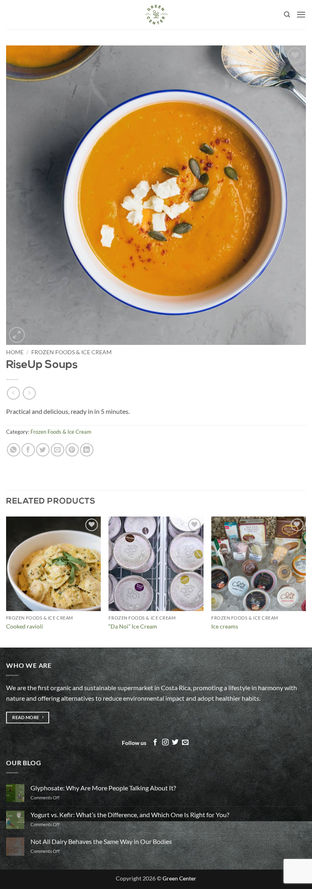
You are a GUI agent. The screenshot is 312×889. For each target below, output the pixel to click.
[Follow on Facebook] (155, 742)
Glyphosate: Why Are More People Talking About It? (103, 788)
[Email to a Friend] (57, 449)
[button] (301, 14)
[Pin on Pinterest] (72, 449)
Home (15, 352)
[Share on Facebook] (28, 449)
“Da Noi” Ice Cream (132, 626)
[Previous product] (29, 393)
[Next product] (13, 393)
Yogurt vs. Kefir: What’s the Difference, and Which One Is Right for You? (129, 814)
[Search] (287, 14)
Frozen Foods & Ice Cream (71, 352)
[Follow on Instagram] (165, 742)
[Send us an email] (185, 742)
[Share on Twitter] (43, 449)
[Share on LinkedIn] (86, 449)
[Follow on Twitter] (175, 742)
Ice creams (224, 626)
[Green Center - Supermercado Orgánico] (156, 14)
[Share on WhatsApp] (13, 449)
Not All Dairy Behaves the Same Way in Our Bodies (101, 841)
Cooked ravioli (24, 626)
